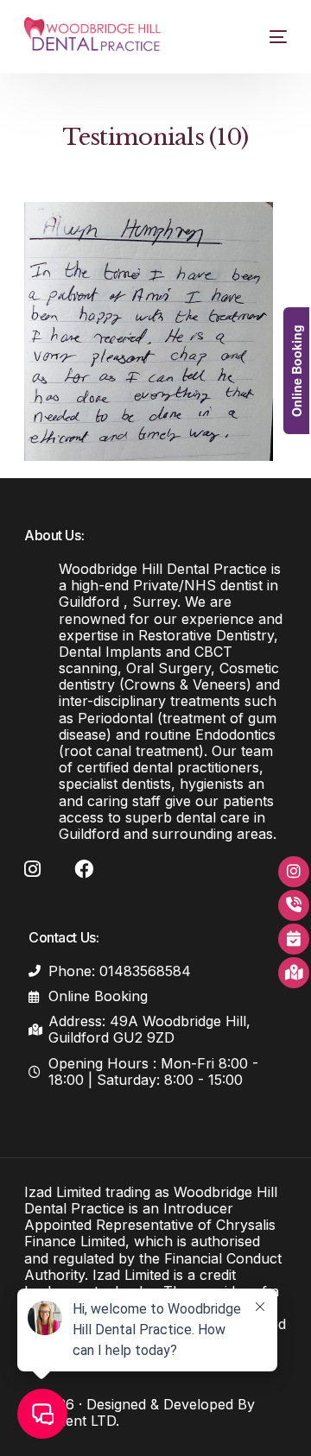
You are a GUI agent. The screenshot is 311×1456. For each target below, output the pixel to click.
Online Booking (296, 371)
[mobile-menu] (267, 36)
